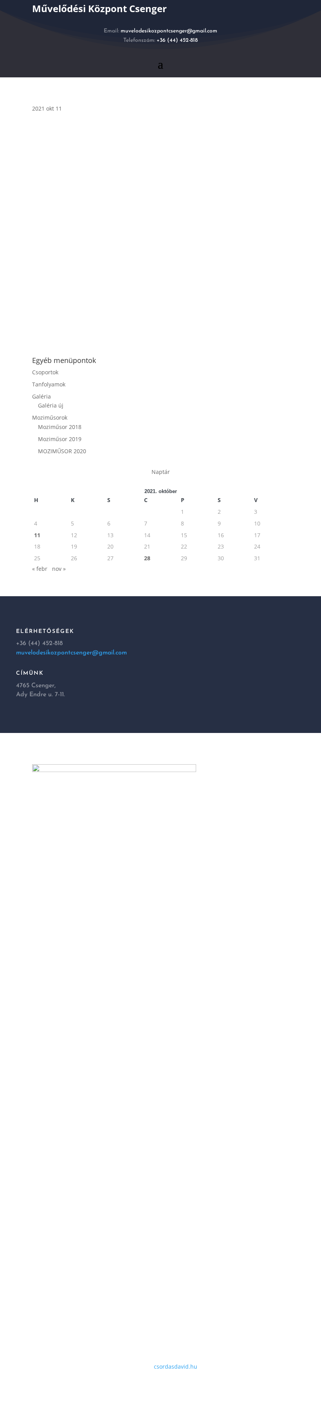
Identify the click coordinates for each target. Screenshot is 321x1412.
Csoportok (45, 372)
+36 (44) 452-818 (177, 40)
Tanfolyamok (48, 384)
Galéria (41, 396)
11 (37, 535)
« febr (39, 568)
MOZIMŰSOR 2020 (62, 451)
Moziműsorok (49, 417)
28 (147, 558)
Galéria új (50, 405)
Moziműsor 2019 (59, 439)
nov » (59, 568)
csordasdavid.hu (175, 1366)
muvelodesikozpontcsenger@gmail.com (169, 31)
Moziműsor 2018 (59, 427)
